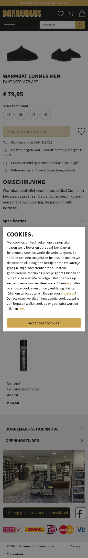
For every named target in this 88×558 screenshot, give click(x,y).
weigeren (68, 293)
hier (70, 283)
